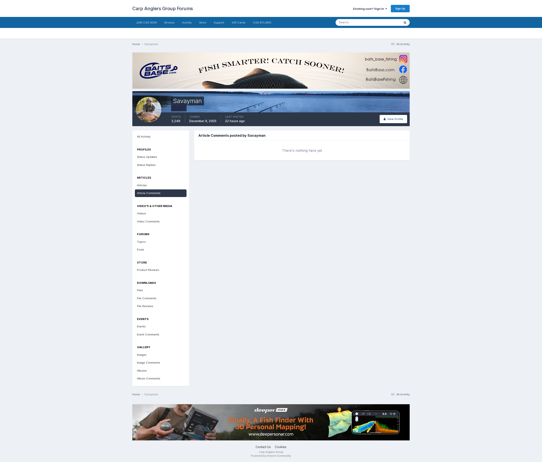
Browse (169, 22)
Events (141, 326)
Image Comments (148, 362)
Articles (142, 185)
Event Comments (148, 334)
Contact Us (263, 447)
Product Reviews (148, 270)
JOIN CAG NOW (146, 22)
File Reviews (145, 306)
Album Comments (148, 378)
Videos (141, 213)
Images (142, 354)
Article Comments (148, 193)
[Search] (405, 22)
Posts (140, 249)
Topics (141, 241)
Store (202, 22)
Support (219, 22)
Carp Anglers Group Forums (162, 8)
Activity (187, 22)
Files (140, 290)
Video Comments (148, 221)
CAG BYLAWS (262, 22)
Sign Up (400, 8)
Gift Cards (238, 22)
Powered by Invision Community (271, 455)
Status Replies (146, 165)
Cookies (280, 447)
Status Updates (385, 22)
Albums (142, 370)
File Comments (146, 298)
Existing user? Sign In (369, 8)
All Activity (144, 136)
